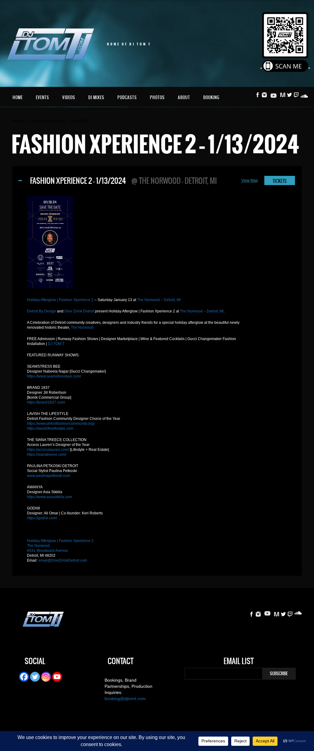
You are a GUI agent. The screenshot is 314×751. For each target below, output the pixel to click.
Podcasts (127, 97)
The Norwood (82, 327)
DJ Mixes (96, 97)
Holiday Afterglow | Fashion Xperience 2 (60, 300)
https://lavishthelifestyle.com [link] (50, 428)
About (184, 97)
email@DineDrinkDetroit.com (62, 560)
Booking (211, 97)
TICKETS (280, 181)
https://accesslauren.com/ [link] (48, 449)
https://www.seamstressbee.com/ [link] (54, 376)
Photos (157, 97)
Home (18, 97)
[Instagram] (46, 677)
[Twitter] (35, 677)
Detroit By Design (41, 311)
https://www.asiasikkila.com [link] (49, 497)
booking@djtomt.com (125, 698)
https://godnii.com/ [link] (42, 518)
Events (42, 97)
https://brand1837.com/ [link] (46, 402)
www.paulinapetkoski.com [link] (48, 476)
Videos (68, 97)
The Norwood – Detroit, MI (159, 300)
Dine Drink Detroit (79, 311)
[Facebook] (24, 677)
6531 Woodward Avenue (47, 550)
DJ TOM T (56, 344)
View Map (249, 180)
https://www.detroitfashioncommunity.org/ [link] (60, 423)
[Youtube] (57, 677)
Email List (239, 662)
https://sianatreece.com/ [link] (46, 454)
